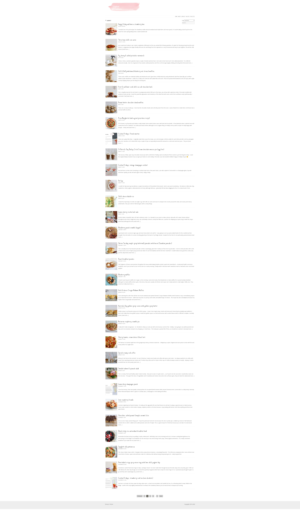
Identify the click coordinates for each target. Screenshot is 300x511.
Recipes (188, 16)
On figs (120, 181)
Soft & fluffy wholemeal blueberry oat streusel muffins (136, 71)
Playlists (192, 16)
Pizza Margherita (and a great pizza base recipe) (134, 118)
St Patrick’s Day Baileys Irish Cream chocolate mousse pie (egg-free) (141, 149)
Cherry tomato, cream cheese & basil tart (131, 337)
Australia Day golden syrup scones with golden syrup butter (138, 306)
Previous (140, 496)
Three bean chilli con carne (127, 40)
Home (176, 16)
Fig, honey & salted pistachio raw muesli (131, 56)
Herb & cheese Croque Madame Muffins (131, 290)
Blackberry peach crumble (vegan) (129, 228)
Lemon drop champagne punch (128, 384)
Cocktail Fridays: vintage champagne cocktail (133, 165)
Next (161, 496)
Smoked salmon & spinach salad (128, 369)
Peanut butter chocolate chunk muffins (131, 103)
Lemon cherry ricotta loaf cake (128, 212)
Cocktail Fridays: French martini (129, 134)
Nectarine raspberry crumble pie (129, 322)
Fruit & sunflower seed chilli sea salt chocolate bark (135, 87)
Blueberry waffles (124, 275)
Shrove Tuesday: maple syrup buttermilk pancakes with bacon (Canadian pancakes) (145, 243)
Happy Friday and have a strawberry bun (131, 24)
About (179, 16)
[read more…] (125, 49)
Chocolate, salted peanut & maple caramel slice (133, 416)
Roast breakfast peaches (126, 259)
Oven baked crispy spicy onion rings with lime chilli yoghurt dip (139, 463)
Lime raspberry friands (126, 400)
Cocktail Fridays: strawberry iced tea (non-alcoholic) (135, 478)
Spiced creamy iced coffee (126, 353)
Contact (183, 16)
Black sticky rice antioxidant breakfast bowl (132, 431)
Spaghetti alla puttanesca (126, 447)
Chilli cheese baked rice (126, 196)
